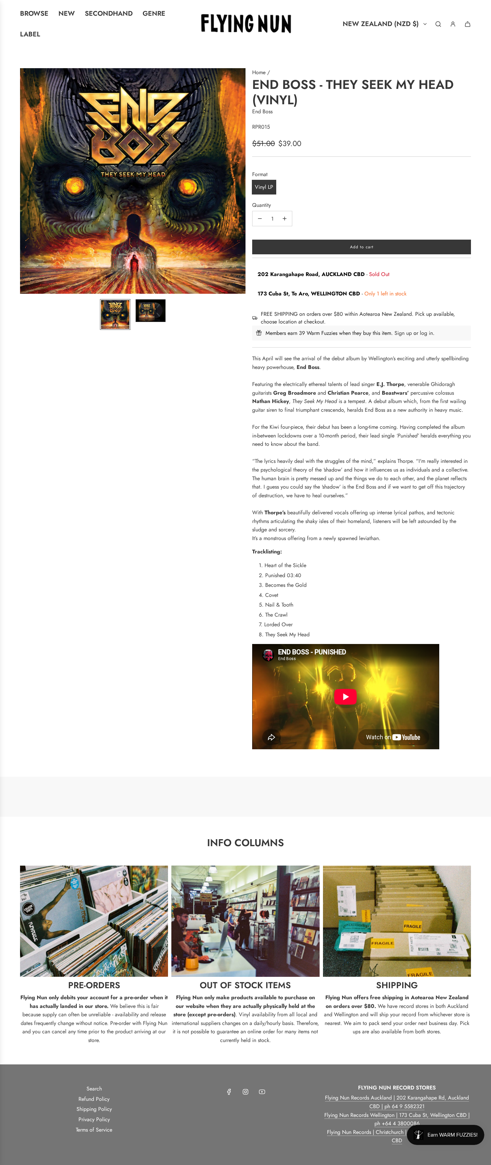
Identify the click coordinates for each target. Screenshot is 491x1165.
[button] (25, 181)
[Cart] (467, 24)
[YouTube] (262, 1091)
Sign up (403, 333)
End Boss (262, 111)
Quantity (261, 205)
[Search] (438, 24)
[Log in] (453, 24)
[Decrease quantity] (260, 218)
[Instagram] (245, 1091)
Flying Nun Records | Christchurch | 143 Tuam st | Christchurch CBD (397, 1136)
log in (426, 333)
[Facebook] (229, 1091)
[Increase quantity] (284, 218)
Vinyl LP (264, 187)
